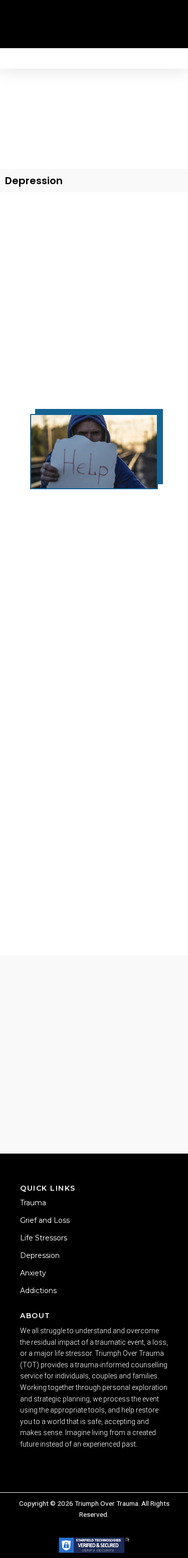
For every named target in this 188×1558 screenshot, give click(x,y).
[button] (89, 17)
